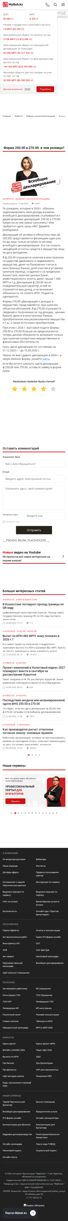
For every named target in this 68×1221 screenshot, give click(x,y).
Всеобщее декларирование (50, 963)
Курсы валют (9, 1043)
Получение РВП (44, 1076)
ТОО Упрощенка (44, 995)
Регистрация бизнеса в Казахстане (47, 1136)
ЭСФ (5, 950)
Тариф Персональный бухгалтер (14, 1103)
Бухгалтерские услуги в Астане (47, 903)
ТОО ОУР (7, 1001)
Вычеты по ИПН (10, 1056)
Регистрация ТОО (11, 995)
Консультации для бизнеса (16, 1124)
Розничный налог (12, 1014)
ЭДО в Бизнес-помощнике (16, 973)
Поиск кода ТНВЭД (45, 1144)
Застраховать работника (15, 988)
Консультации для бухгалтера (45, 1126)
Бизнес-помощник (45, 1102)
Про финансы (9, 1069)
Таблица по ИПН (44, 1021)
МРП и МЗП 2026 (44, 1027)
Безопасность (10, 911)
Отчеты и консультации (48, 930)
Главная (7, 116)
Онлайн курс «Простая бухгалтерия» (47, 913)
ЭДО (38, 1056)
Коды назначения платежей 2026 (17, 1084)
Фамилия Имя (11, 457)
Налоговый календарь (47, 956)
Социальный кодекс (46, 1150)
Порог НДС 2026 (44, 1050)
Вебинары (41, 859)
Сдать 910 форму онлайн (48, 937)
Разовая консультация (47, 1014)
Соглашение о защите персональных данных (14, 884)
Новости (18, 116)
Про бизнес (8, 1063)
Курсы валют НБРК (45, 1043)
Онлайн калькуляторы (47, 1118)
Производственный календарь (13, 965)
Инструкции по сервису (48, 882)
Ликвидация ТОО (44, 1001)
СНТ (38, 943)
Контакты (41, 866)
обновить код (12, 521)
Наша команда (10, 866)
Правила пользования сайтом (47, 874)
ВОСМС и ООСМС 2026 (14, 1050)
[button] (28, 755)
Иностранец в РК (11, 943)
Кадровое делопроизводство (17, 1134)
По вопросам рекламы (14, 859)
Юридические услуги (46, 1111)
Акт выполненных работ (15, 937)
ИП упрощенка (43, 988)
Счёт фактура (42, 950)
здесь (46, 359)
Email (6, 472)
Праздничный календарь (15, 1027)
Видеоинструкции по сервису (13, 893)
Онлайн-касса (10, 1157)
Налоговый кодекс (12, 1150)
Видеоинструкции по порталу (46, 893)
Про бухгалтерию (44, 1063)
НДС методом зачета (13, 1076)
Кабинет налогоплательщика (40, 116)
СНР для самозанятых (47, 1069)
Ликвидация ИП (11, 1008)
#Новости (8, 199)
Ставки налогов (10, 1021)
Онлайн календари (12, 1144)
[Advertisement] (34, 132)
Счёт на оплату (10, 901)
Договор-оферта (10, 872)
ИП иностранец (43, 1008)
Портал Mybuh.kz (11, 930)
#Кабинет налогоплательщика (33, 199)
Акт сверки (8, 956)
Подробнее (45, 89)
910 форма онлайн (12, 1118)
